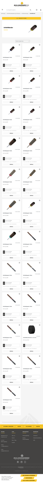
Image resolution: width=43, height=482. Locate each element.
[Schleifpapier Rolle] (11, 49)
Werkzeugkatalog (26, 435)
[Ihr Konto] (40, 10)
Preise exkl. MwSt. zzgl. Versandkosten (9, 68)
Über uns (13, 435)
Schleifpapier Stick (27, 244)
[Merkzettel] (36, 10)
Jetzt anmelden (8, 65)
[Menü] (2, 10)
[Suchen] (30, 10)
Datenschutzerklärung (37, 437)
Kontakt (13, 442)
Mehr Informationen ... (5, 479)
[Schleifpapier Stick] (31, 236)
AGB (34, 440)
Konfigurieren (29, 478)
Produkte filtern (22, 18)
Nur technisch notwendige (29, 475)
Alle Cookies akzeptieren (29, 480)
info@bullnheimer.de (5, 450)
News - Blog (14, 440)
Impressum (35, 435)
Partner (13, 437)
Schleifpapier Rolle (7, 57)
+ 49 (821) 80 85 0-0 (4, 446)
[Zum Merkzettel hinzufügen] (19, 44)
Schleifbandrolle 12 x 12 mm (29, 337)
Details (11, 71)
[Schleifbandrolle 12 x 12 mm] (31, 329)
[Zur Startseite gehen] (21, 4)
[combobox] (17, 10)
